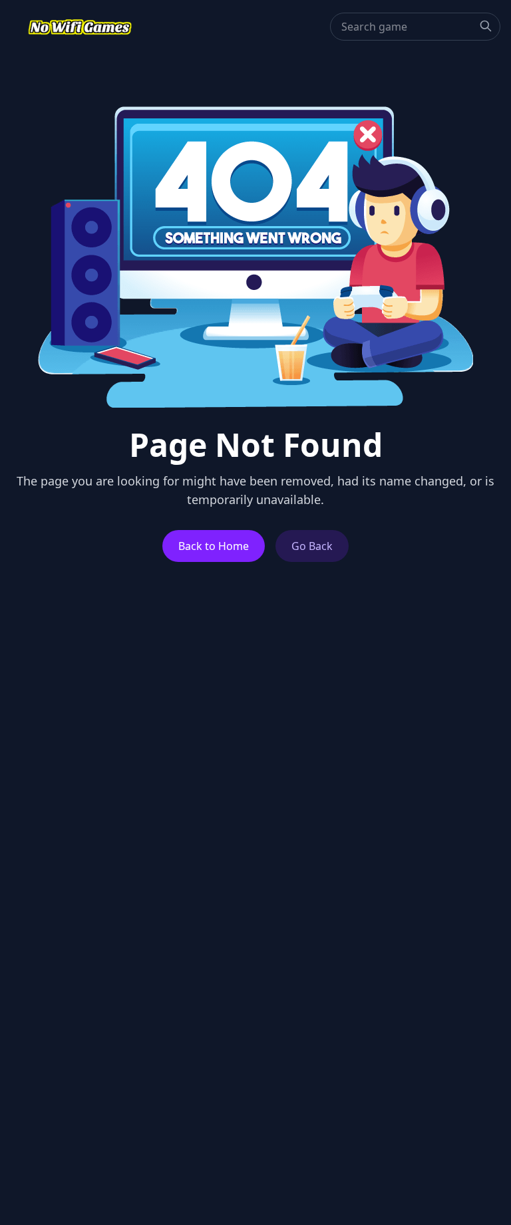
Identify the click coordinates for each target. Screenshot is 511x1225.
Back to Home (213, 546)
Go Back (312, 546)
